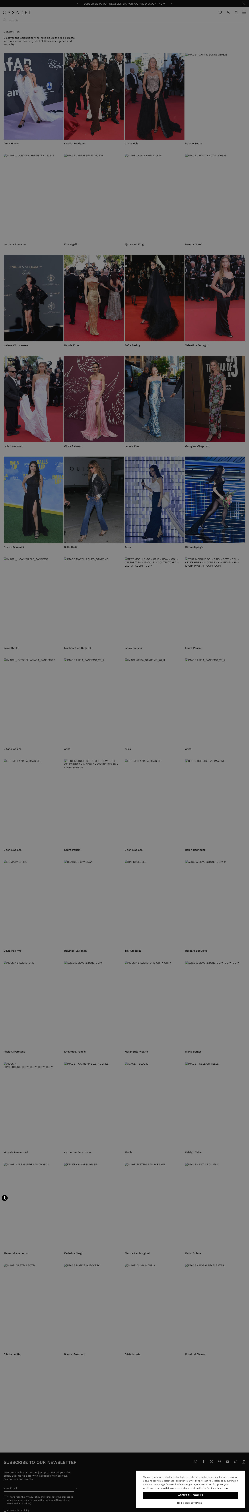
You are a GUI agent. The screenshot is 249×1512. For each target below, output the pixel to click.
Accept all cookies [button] (190, 1495)
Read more (223, 1488)
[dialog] (190, 1489)
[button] (190, 1503)
